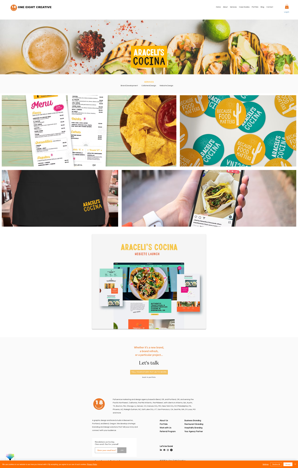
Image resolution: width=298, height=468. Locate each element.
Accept (287, 464)
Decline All (276, 464)
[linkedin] (161, 450)
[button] (233, 7)
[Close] (295, 464)
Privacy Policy (92, 464)
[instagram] (168, 450)
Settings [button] (266, 464)
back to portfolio (149, 377)
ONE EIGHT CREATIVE (35, 7)
